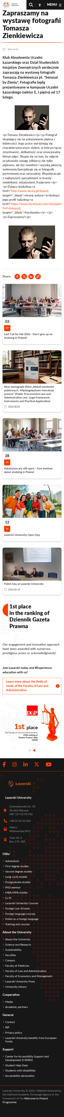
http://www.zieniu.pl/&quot (29, 191)
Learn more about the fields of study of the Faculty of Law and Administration (27, 686)
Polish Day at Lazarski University (24, 584)
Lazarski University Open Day (22, 535)
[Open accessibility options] (39, 4)
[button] (38, 276)
